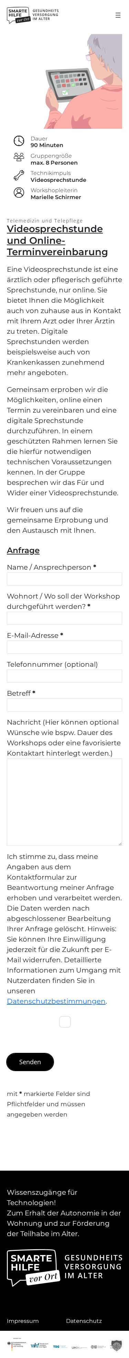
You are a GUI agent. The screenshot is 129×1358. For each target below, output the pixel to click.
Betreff (21, 693)
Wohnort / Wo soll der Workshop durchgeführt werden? (63, 601)
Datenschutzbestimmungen (56, 1001)
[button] (116, 1345)
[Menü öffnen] (118, 15)
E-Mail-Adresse (35, 635)
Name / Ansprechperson (51, 567)
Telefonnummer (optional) (52, 664)
